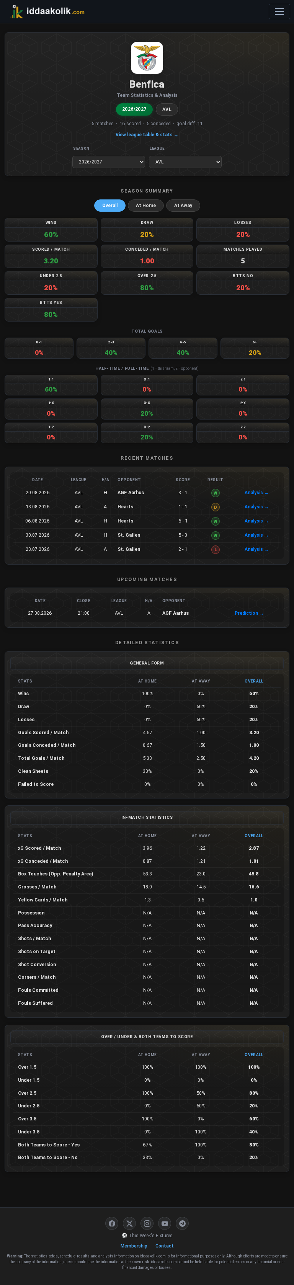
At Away (183, 205)
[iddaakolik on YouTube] (164, 1223)
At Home (146, 205)
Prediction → (249, 613)
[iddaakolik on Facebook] (111, 1223)
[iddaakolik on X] (129, 1223)
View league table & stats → (147, 134)
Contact (164, 1246)
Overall (110, 205)
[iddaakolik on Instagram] (147, 1223)
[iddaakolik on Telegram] (182, 1223)
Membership (134, 1246)
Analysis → (257, 492)
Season (81, 148)
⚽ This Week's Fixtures (147, 1235)
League (157, 148)
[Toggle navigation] (279, 11)
